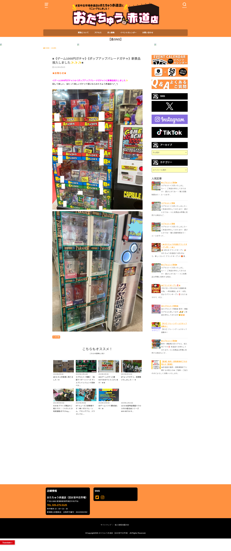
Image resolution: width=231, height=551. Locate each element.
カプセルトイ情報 (168, 203)
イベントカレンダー (128, 33)
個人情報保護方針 (122, 525)
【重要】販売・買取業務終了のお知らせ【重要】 (174, 363)
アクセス (98, 33)
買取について (83, 33)
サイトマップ (106, 525)
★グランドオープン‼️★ (170, 285)
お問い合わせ (147, 33)
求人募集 (111, 33)
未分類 (57, 337)
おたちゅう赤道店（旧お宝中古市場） (114, 533)
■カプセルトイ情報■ (169, 183)
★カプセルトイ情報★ (170, 306)
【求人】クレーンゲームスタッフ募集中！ (174, 325)
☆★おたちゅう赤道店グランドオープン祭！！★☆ (174, 245)
